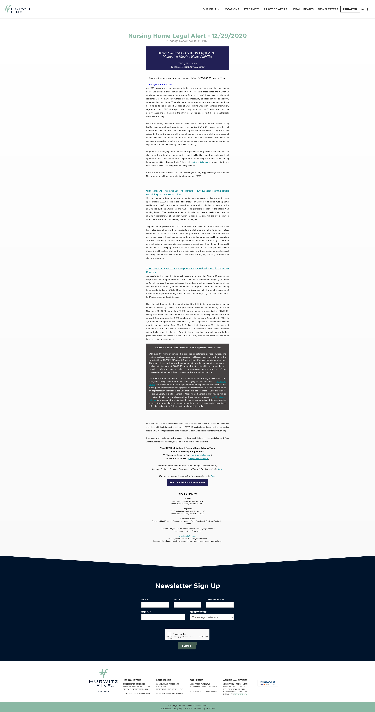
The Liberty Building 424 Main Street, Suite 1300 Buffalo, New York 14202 (136, 686)
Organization (215, 599)
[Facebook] (368, 9)
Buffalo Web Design (170, 708)
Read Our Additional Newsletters (187, 482)
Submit (186, 646)
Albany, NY (228, 684)
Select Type (199, 612)
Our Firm (209, 9)
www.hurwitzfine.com (187, 536)
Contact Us (350, 9)
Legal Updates (303, 9)
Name (144, 599)
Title (177, 599)
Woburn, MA (240, 694)
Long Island (163, 680)
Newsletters (328, 9)
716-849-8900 (130, 694)
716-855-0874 (144, 694)
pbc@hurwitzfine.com (198, 458)
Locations (231, 9)
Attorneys (251, 9)
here (220, 469)
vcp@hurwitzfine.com (200, 162)
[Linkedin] (363, 9)
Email (146, 612)
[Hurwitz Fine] (19, 9)
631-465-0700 (164, 694)
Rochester (196, 680)
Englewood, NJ (236, 689)
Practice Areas (275, 9)
